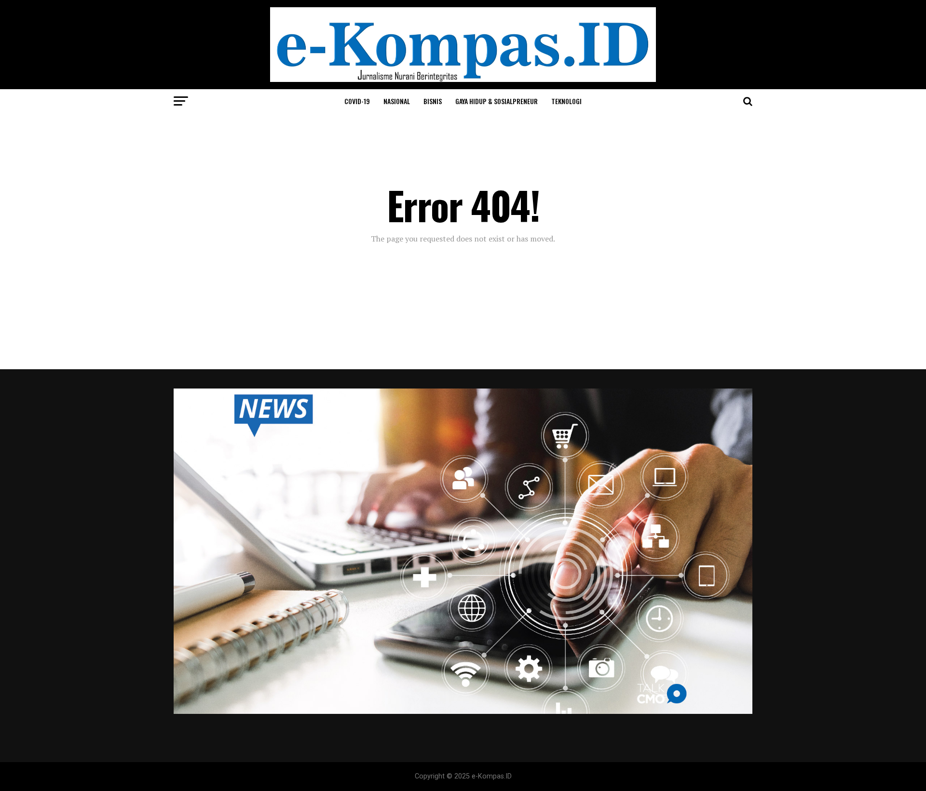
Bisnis (432, 101)
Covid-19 (357, 101)
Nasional (396, 101)
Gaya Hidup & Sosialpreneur (496, 101)
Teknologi (566, 101)
